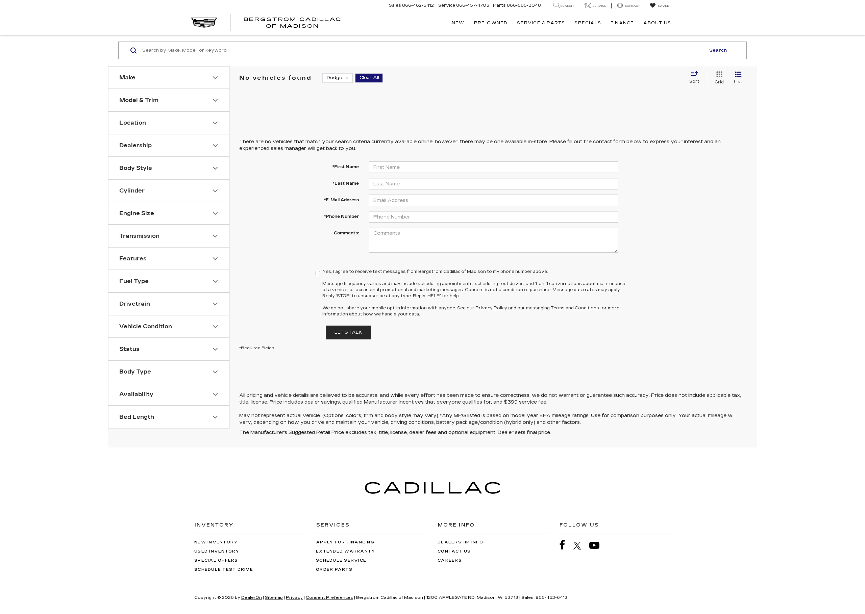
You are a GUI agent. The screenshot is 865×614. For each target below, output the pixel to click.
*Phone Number (341, 216)
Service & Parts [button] (541, 23)
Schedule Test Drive (223, 569)
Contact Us (454, 551)
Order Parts (334, 569)
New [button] (458, 23)
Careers (450, 560)
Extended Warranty (345, 551)
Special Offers (216, 560)
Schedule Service (341, 560)
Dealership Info (460, 542)
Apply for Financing (345, 542)
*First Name (345, 166)
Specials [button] (587, 23)
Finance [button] (622, 23)
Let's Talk (348, 332)
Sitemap (274, 597)
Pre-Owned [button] (491, 23)
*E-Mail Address (341, 200)
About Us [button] (657, 23)
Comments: (346, 233)
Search (718, 50)
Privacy (294, 597)
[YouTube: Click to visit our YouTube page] (597, 545)
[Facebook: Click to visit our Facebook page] (565, 545)
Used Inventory (217, 551)
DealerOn (251, 597)
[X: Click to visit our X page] (580, 545)
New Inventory (216, 542)
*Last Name (346, 183)
